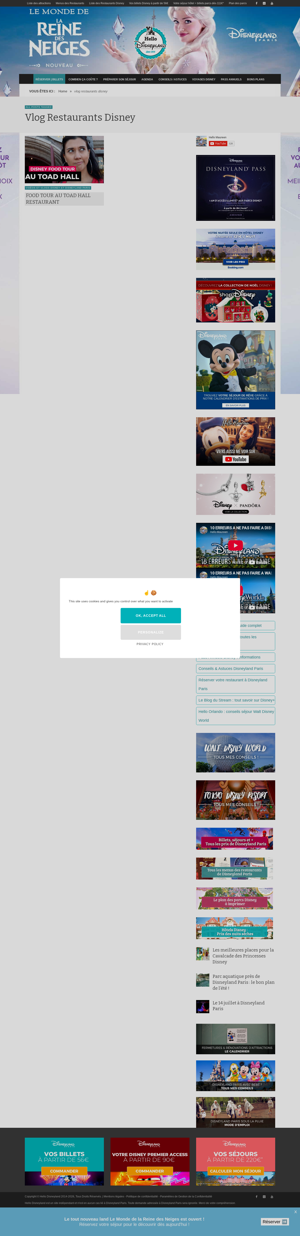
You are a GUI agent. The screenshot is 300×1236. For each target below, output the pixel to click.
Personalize (151, 632)
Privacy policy (150, 644)
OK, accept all (151, 615)
